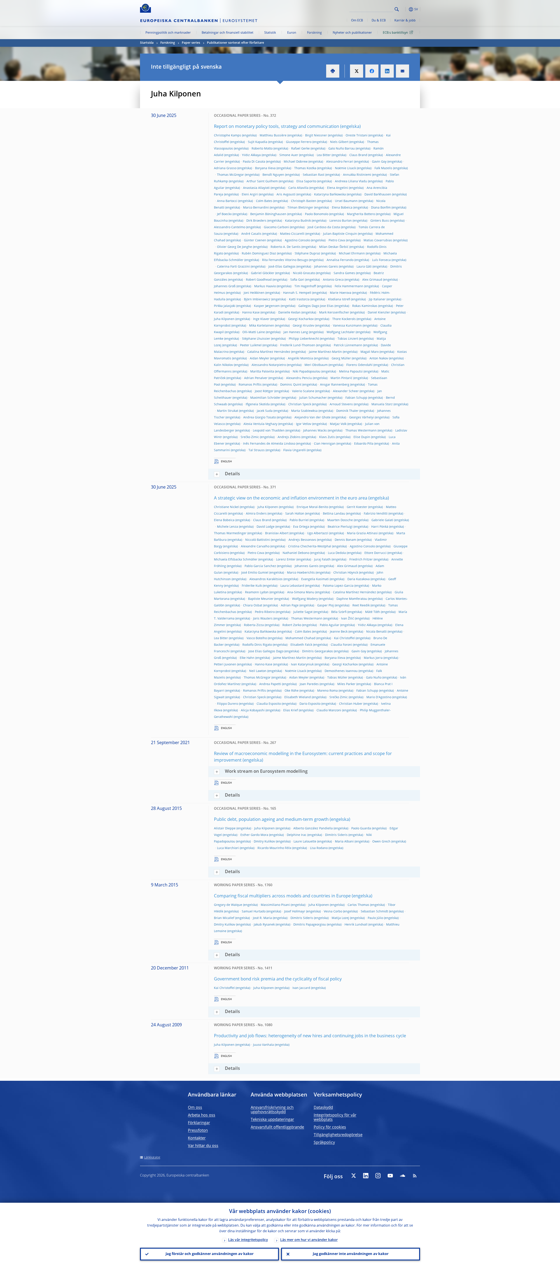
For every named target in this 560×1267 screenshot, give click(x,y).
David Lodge (266, 526)
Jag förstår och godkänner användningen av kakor (210, 1254)
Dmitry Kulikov (264, 841)
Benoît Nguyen (273, 174)
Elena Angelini (337, 188)
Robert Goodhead (259, 279)
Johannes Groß (225, 286)
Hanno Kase (251, 312)
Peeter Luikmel (251, 345)
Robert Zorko (291, 625)
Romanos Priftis (250, 384)
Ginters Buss (379, 220)
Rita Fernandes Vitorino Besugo (285, 260)
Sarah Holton (294, 513)
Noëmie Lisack (345, 168)
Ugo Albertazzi (317, 533)
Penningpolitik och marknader (168, 32)
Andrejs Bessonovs (302, 539)
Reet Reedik (361, 605)
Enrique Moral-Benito (312, 507)
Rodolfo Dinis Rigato (257, 644)
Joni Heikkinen (254, 292)
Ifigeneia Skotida (258, 404)
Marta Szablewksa (304, 410)
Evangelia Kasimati (315, 579)
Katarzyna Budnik (298, 220)
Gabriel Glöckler (262, 273)
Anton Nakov (378, 358)
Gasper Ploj (325, 605)
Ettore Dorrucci (375, 553)
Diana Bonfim (381, 207)
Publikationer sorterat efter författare (235, 42)
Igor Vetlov (303, 424)
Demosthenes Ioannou (341, 671)
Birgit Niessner (316, 135)
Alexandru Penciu (299, 378)
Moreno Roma (327, 690)
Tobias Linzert (348, 338)
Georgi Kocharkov (301, 319)
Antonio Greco (333, 279)
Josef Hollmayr (294, 911)
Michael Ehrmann (352, 253)
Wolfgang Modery (305, 598)
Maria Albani (344, 841)
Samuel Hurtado (254, 911)
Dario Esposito (309, 703)
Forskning (314, 32)
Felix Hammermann (349, 286)
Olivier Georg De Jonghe (234, 247)
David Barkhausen (377, 194)
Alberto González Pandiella (313, 828)
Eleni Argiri (250, 194)
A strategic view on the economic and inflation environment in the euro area (290, 498)
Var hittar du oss (203, 1146)
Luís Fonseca (381, 260)
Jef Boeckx (224, 214)
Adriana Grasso (225, 168)
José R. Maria (262, 918)
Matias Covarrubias (378, 240)
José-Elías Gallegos (282, 266)
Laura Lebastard (292, 585)
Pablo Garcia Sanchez (260, 566)
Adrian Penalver (256, 378)
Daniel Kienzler (379, 312)
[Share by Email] (402, 71)
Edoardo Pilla (363, 443)
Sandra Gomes (344, 273)
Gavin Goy (379, 161)
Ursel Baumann (346, 201)
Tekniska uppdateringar (272, 1120)
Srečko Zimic (250, 437)
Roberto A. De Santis (286, 247)
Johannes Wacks (315, 430)
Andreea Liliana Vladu (351, 181)
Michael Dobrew (296, 161)
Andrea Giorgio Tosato (259, 417)
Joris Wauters (263, 618)
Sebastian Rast (313, 174)
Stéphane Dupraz (307, 253)
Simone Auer (288, 155)
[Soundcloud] (402, 1175)
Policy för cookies (330, 1127)
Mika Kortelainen (261, 325)
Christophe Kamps (227, 135)
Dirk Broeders (256, 220)
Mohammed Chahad (300, 638)
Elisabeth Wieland (297, 697)
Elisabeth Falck (301, 644)
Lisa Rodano (319, 848)
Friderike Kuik (252, 585)
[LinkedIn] (365, 1175)
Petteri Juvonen (225, 664)
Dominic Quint (290, 384)
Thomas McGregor (230, 174)
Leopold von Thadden (269, 430)
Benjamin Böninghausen (268, 214)
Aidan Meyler (259, 358)
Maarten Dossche (340, 520)
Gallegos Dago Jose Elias (316, 306)
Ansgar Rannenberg (334, 384)
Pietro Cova (337, 240)
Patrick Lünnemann (348, 345)
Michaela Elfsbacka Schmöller (235, 559)
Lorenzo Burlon (340, 220)
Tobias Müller (337, 677)
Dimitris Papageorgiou (309, 924)
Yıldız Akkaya (251, 155)
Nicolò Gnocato (304, 273)
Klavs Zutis (327, 437)
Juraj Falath (322, 559)
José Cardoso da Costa (324, 227)
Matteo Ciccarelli (292, 233)
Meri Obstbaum (316, 365)
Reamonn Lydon (257, 592)
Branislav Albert (277, 533)
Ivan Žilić (347, 618)
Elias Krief (290, 710)
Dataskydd (323, 1108)
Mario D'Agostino (378, 697)
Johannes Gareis (326, 266)
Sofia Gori (297, 279)
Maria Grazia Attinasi (362, 533)
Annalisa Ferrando (340, 260)
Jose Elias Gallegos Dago (266, 651)
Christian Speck (299, 404)
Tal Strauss (256, 450)
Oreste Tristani (357, 135)
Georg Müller (341, 358)
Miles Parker (346, 684)
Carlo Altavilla (298, 188)
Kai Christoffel (344, 638)
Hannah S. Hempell (297, 292)
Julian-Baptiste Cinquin (340, 233)
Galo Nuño (374, 677)
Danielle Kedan (289, 312)
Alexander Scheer (346, 391)
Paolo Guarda (361, 828)
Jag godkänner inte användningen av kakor (350, 1254)
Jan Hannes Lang (296, 332)
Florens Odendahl (359, 365)
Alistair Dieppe (225, 828)
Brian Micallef (224, 918)
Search (396, 9)
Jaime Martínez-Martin (325, 351)
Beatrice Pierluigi (340, 526)
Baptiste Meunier (260, 598)
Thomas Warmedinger (230, 533)
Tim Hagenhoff (305, 286)
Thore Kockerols (344, 319)
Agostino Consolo (297, 240)
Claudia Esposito (269, 703)
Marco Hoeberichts (301, 572)
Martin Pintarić (341, 378)
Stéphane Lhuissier (256, 338)
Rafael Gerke (300, 148)
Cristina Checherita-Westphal (309, 546)
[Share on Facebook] (371, 71)
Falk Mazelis (383, 168)
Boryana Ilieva (265, 168)
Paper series (191, 42)
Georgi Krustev (303, 325)
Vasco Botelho (257, 638)
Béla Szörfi (338, 612)
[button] (404, 9)
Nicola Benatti (376, 631)
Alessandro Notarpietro (269, 365)
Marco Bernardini (256, 207)
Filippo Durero (227, 703)
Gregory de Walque (228, 905)
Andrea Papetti (270, 684)
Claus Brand (358, 155)
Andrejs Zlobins (289, 437)
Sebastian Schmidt (374, 911)
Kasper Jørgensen (267, 306)
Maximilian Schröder (265, 397)
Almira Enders (256, 513)
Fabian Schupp (356, 397)
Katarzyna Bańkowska (330, 194)
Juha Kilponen (224, 319)
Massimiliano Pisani (275, 905)
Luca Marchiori (228, 848)
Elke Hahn (247, 658)
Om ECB (357, 20)
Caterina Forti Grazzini (233, 266)
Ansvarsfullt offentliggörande (277, 1127)
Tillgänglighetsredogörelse (338, 1135)
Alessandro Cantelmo (229, 227)
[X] (353, 1175)
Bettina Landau (334, 513)
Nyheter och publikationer (352, 32)
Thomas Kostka (305, 168)
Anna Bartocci (227, 201)
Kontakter (197, 1138)
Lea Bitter (324, 155)
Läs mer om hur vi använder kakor (309, 1240)
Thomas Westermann (361, 430)
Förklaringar (199, 1123)
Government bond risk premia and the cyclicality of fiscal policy (278, 979)
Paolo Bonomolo (316, 214)
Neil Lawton (257, 671)
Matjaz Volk (338, 424)
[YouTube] (390, 1175)
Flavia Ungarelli (294, 450)
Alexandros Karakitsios (266, 579)
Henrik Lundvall (356, 924)
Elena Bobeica (342, 207)
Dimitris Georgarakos (317, 651)
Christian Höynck (345, 572)
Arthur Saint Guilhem (262, 181)
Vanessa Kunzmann (347, 325)
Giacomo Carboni (276, 227)
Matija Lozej (340, 918)
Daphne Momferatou (351, 598)
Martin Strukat (227, 410)
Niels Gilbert (339, 142)
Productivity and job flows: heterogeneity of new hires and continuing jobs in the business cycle (310, 1036)
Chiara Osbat (252, 605)
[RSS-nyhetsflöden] (415, 1175)
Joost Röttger (264, 391)
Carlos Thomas (358, 905)
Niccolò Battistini (257, 539)
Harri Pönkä (379, 526)
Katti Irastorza (299, 299)
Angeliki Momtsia (300, 358)
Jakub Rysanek (264, 924)
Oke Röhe (292, 690)
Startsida (147, 42)
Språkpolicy (324, 1143)
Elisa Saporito (306, 181)
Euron (291, 32)
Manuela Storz (382, 404)
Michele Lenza (227, 526)
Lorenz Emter (286, 559)
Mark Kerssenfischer (334, 312)
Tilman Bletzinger (300, 207)
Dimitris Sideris (336, 835)
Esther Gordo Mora (254, 835)
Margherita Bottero (361, 214)
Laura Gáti (364, 266)
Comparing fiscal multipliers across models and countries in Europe (282, 896)
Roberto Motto (262, 148)
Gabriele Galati (382, 520)
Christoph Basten (303, 201)
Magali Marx (369, 351)
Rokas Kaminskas (364, 306)
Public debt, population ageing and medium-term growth (271, 820)
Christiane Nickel (226, 507)
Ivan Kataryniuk (302, 664)
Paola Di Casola (254, 161)
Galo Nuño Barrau (341, 148)
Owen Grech (381, 841)
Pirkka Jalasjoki (224, 306)
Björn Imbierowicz (257, 299)
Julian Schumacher (313, 397)
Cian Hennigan (325, 443)
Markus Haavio (265, 286)
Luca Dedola (337, 553)
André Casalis (251, 233)
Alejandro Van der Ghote (312, 417)
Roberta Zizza (254, 625)
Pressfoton (198, 1131)
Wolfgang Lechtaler (341, 332)
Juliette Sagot (303, 612)
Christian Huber (350, 703)
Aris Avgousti (286, 194)
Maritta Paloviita (262, 371)
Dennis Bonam (345, 539)
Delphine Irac (296, 835)
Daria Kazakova (358, 579)
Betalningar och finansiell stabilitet (227, 32)
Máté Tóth (372, 612)
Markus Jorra (373, 658)
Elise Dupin (362, 437)
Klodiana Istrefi (339, 299)
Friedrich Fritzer (361, 559)
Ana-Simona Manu (300, 592)
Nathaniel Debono (296, 553)
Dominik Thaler (347, 410)
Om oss (195, 1108)
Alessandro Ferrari (339, 161)
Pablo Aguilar (329, 625)
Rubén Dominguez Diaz (259, 253)
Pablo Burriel (299, 520)
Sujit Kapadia (257, 142)
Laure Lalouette (305, 841)
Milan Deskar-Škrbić (333, 247)
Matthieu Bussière (273, 135)
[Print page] (332, 71)
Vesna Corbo (333, 911)
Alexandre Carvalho (255, 546)
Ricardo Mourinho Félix (274, 848)
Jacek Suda (265, 410)
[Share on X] (356, 71)
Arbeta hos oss (201, 1115)
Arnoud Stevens (341, 404)
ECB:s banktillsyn (395, 32)
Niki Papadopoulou (306, 371)
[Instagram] (378, 1175)
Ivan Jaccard (301, 988)
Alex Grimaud (372, 279)
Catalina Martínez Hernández (268, 351)
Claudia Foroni (341, 644)
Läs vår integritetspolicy (248, 1240)
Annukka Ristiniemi (357, 174)
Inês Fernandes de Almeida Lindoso (269, 443)
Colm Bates (264, 201)
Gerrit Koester (357, 507)
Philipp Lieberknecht (304, 338)
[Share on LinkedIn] (387, 71)
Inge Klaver (261, 319)
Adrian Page (290, 605)
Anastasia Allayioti (256, 188)
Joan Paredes (309, 684)
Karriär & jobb (405, 20)
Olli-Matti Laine (253, 332)
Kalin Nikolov (223, 365)
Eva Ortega (301, 526)
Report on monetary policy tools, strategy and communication (276, 127)
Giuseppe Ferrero (299, 142)
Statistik (270, 32)
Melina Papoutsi (351, 371)
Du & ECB (379, 20)
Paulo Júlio (375, 918)
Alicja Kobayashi (253, 710)
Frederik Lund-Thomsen (297, 345)
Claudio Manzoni (329, 710)
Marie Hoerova (340, 292)
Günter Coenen (255, 240)
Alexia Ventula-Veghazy (260, 424)
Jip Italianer (377, 299)
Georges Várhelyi (361, 417)
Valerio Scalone (303, 391)
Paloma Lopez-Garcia (338, 585)
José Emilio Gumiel (254, 572)
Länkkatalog (152, 1157)
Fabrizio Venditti (376, 513)
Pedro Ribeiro (265, 612)
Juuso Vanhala (263, 1044)
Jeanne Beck (339, 631)
